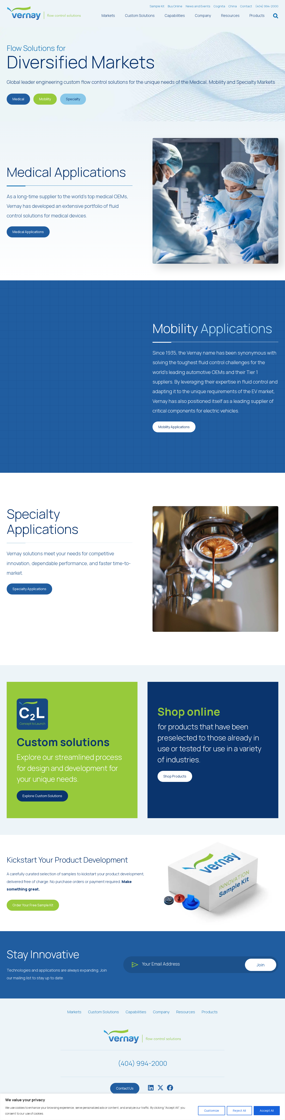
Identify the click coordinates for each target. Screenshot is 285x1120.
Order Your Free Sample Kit (33, 905)
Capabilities (175, 15)
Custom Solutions (140, 15)
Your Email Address (161, 964)
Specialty (73, 99)
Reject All (239, 1110)
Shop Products (174, 776)
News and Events (198, 6)
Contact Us (125, 1088)
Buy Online (175, 6)
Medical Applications (28, 232)
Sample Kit (157, 6)
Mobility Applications (174, 427)
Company (203, 15)
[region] (142, 1107)
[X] (160, 1089)
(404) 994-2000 (266, 6)
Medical (18, 99)
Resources (230, 15)
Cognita (219, 6)
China (232, 6)
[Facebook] (170, 1089)
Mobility (45, 99)
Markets (108, 15)
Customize (211, 1110)
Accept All (267, 1110)
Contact (246, 6)
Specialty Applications (29, 589)
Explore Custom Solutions (42, 796)
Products (257, 15)
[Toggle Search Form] (275, 16)
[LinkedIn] (151, 1089)
